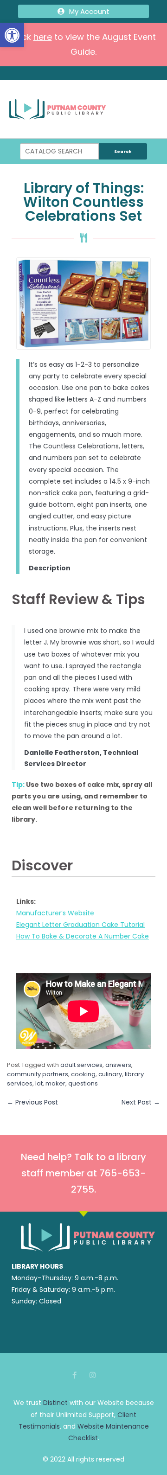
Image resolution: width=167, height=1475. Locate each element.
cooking (83, 1074)
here (42, 37)
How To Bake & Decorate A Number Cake (82, 936)
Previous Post (32, 1102)
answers (118, 1064)
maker (55, 1083)
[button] (12, 35)
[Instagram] (92, 1375)
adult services (81, 1064)
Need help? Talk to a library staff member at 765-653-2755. (83, 1173)
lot (39, 1083)
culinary (110, 1074)
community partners (37, 1074)
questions (83, 1083)
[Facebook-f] (74, 1375)
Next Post (141, 1102)
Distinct (55, 1402)
